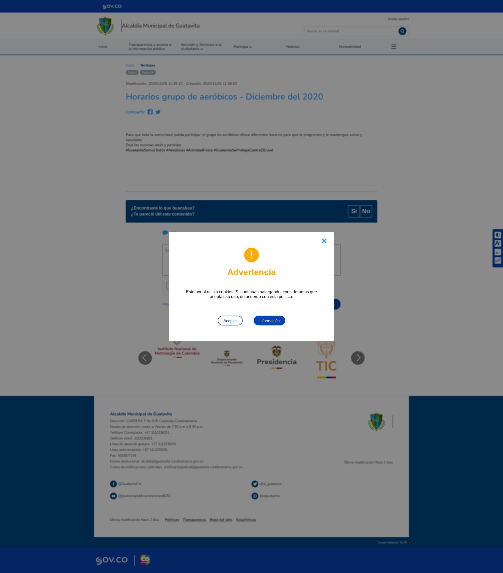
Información (269, 320)
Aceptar (230, 320)
